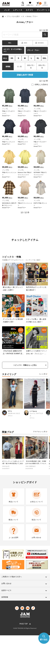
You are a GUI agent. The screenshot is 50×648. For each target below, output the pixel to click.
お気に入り (30, 5)
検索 (45, 34)
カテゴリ (29, 10)
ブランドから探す (13, 16)
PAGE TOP (23, 624)
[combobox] (25, 34)
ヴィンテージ (42, 10)
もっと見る (43, 374)
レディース (17, 10)
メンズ (7, 10)
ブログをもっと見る (40, 431)
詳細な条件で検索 (25, 75)
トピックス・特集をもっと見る (25, 365)
